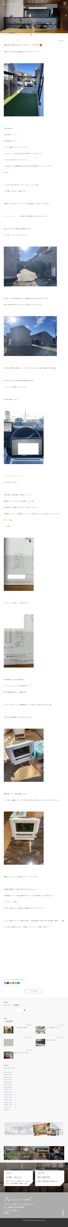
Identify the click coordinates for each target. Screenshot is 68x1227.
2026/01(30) (8, 1089)
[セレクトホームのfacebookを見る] (7, 1213)
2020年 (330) (8, 1104)
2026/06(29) (8, 1077)
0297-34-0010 (16, 1207)
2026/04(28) (8, 1082)
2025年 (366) (8, 1092)
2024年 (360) (8, 1094)
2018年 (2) (7, 1109)
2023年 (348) (8, 1097)
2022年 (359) (8, 1099)
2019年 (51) (7, 1107)
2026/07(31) (7, 1075)
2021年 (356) (8, 1102)
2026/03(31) (7, 1084)
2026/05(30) (8, 1079)
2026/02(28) (8, 1087)
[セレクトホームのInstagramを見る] (4, 1213)
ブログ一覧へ (34, 991)
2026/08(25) (8, 1072)
